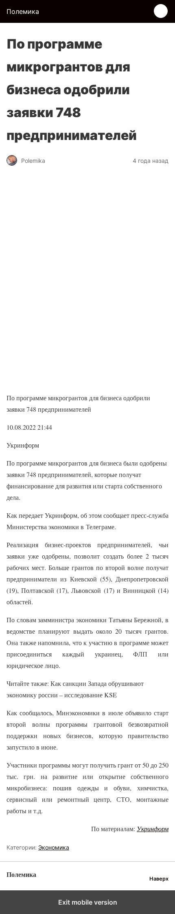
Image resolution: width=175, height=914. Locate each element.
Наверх (158, 879)
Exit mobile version (87, 902)
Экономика (53, 847)
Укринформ (152, 828)
